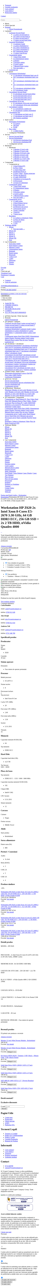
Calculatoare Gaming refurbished (24, 110)
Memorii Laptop (14, 247)
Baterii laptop (13, 253)
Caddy (11, 258)
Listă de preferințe (11, 282)
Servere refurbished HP (22, 142)
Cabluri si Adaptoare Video (23, 218)
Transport (8, 5)
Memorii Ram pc (19, 171)
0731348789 (9, 1166)
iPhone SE (12, 231)
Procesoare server (19, 208)
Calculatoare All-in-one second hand (25, 103)
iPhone (11, 227)
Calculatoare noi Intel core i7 (23, 116)
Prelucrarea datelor (11, 12)
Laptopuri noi (13, 70)
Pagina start (4, 495)
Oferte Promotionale (15, 29)
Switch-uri (17, 221)
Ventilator (8, 490)
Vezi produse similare (8, 601)
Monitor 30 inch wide (26, 395)
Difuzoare (12, 260)
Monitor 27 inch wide (20, 157)
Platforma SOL (10, 1125)
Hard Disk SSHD (19, 57)
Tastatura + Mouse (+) (17, 576)
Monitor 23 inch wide (20, 151)
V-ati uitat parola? (10, 290)
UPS (15, 223)
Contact (3, 16)
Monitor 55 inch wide (20, 160)
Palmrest (10, 475)
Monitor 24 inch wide (20, 155)
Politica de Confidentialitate (14, 1135)
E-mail (3, 287)
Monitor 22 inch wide (20, 149)
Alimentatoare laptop (21, 59)
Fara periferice (12, 574)
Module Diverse (10, 469)
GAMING (8, 311)
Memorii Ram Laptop (20, 66)
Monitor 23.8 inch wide (21, 153)
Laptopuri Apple (19, 44)
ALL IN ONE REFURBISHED (15, 312)
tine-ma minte (7, 298)
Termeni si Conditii (11, 1134)
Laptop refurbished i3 (20, 46)
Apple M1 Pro (9, 303)
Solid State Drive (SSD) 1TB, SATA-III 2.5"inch (17, 1088)
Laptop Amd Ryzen (20, 53)
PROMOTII (9, 307)
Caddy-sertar (18, 201)
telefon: (3, 612)
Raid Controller (18, 210)
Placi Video (18, 168)
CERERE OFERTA (11, 305)
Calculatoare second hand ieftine (24, 94)
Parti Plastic (9, 473)
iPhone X (12, 236)
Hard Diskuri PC (19, 166)
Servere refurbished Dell (22, 140)
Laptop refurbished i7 (21, 49)
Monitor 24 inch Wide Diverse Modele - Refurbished (18, 1048)
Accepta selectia (7, 1282)
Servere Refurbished (15, 138)
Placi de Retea (18, 220)
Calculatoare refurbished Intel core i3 (25, 347)
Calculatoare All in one (16, 101)
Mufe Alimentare (10, 471)
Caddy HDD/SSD (19, 177)
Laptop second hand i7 (21, 38)
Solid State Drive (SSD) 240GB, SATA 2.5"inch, (17, 1073)
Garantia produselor (11, 7)
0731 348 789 (10, 633)
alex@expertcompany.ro (13, 619)
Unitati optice (16, 406)
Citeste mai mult (6, 1232)
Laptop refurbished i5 (21, 48)
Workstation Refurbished (17, 122)
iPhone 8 (12, 234)
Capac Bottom (17, 473)
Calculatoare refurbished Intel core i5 (17, 349)
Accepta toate (6, 1284)
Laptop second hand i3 (21, 35)
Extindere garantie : (7, 559)
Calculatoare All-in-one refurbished (25, 105)
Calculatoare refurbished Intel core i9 (25, 75)
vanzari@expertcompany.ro (14, 1168)
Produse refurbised (11, 1155)
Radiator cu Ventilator (12, 484)
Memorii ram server (20, 207)
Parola (3, 290)
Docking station (19, 62)
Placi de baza (23, 340)
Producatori (8, 1119)
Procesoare (17, 181)
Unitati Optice (9, 488)
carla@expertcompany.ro (13, 609)
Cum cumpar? (9, 9)
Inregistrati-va (13, 286)
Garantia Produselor (11, 1139)
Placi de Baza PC (19, 175)
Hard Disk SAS (19, 205)
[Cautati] (20, 20)
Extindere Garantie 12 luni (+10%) (18, 565)
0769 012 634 (10, 623)
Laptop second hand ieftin (22, 40)
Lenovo (16, 123)
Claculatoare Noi (14, 112)
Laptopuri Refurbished (16, 42)
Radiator (7, 482)
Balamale (12, 251)
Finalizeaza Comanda (8, 275)
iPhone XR (12, 238)
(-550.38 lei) (13, 591)
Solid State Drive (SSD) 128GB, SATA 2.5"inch (16, 1065)
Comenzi (8, 280)
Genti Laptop (18, 64)
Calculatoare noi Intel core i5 (23, 114)
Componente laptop (20, 51)
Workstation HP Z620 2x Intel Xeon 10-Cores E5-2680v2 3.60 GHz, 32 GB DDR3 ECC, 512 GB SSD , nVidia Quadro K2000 (19, 906)
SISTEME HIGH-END (12, 309)
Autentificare (5, 286)
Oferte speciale (10, 1121)
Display (16, 60)
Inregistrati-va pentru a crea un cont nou (14, 294)
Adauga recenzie (6, 546)
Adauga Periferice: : (7, 570)
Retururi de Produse (11, 1141)
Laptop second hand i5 (21, 36)
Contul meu (9, 1117)
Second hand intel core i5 (22, 97)
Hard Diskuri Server (20, 203)
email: (3, 609)
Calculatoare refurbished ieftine (24, 88)
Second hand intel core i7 (22, 99)
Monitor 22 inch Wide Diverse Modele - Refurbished (18, 1040)
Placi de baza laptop (11, 479)
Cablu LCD (13, 257)
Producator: (5, 550)
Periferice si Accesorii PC (22, 179)
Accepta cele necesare (8, 1280)
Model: (3, 552)
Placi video (12, 129)
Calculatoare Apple (20, 90)
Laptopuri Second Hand (17, 33)
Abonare (4, 1108)
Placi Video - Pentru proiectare (24, 173)
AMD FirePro (18, 131)
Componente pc (10, 399)
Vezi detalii (10, 899)
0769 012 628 (10, 612)
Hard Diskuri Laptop (16, 245)
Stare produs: (5, 555)
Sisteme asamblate (20, 118)
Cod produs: (5, 548)
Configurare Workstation (13, 377)
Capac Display (27, 473)
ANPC (7, 1123)
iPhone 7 (12, 233)
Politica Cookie (10, 1137)
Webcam (8, 492)
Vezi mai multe (19, 68)
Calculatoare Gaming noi (22, 109)
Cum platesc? (9, 11)
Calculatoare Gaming (16, 107)
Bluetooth (12, 255)
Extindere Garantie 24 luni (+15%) (18, 567)
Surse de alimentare (20, 183)
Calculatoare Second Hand (17, 92)
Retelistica (12, 216)
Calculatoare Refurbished (17, 73)
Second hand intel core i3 (22, 96)
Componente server (15, 199)
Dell (16, 125)
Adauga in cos (11, 1052)
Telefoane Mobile (10, 225)
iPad (10, 240)
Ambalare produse (11, 1157)
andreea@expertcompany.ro (14, 630)
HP (15, 127)
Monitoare (8, 390)
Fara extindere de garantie (16, 563)
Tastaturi (31, 340)
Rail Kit (16, 212)
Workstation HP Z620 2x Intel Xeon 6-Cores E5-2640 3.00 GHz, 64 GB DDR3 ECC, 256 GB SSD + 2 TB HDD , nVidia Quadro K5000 (20, 919)
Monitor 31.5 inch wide (21, 159)
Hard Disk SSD (19, 170)
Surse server (17, 214)
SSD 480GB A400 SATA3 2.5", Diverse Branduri (17, 1080)
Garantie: (4, 553)
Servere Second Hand (16, 136)
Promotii (7, 27)
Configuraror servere (11, 386)
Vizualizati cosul (6, 273)
